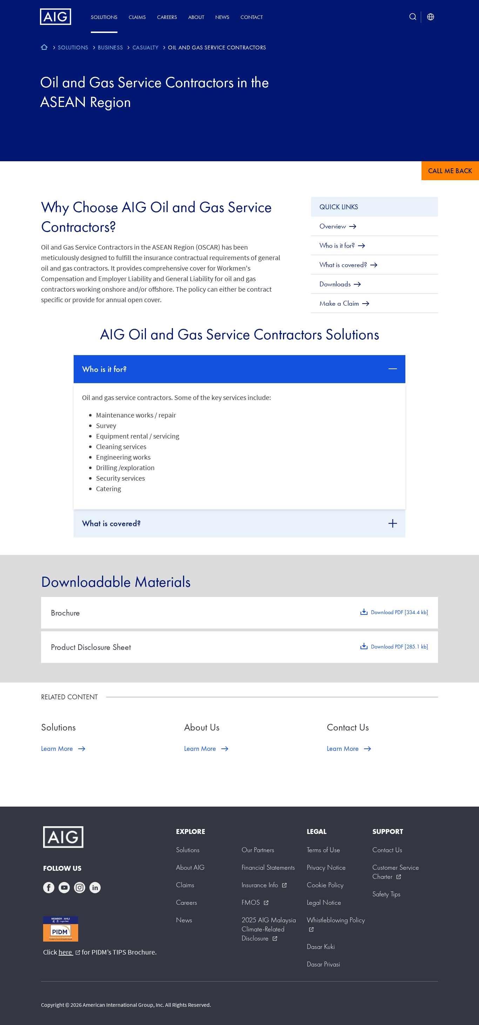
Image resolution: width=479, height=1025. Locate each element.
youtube (64, 887)
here (69, 952)
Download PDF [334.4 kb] (399, 612)
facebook (48, 887)
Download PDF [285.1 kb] (399, 646)
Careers (167, 17)
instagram (79, 887)
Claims (137, 17)
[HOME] (44, 48)
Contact (252, 17)
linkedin (95, 887)
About (196, 17)
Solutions (104, 17)
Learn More (57, 748)
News (222, 17)
